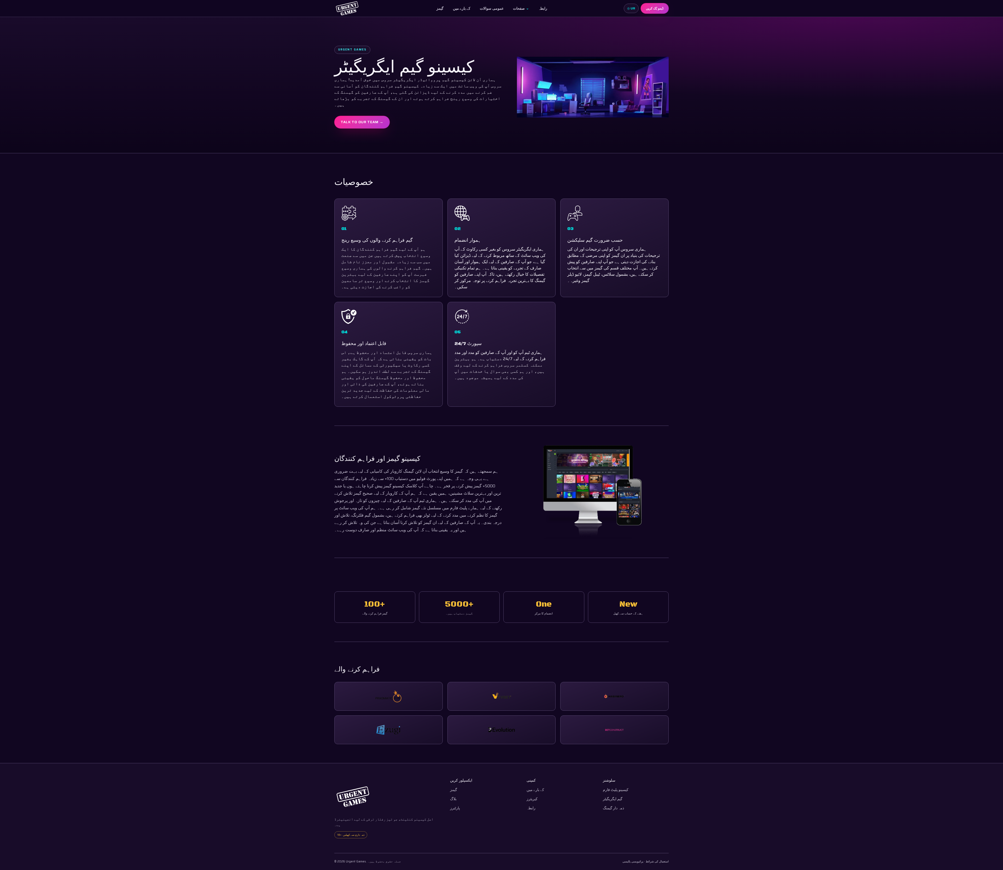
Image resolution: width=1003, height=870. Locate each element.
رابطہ (542, 8)
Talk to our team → (362, 122)
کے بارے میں (462, 8)
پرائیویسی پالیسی (632, 861)
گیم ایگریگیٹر (612, 799)
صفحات (521, 8)
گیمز (440, 8)
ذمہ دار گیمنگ (613, 808)
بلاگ (453, 799)
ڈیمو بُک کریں (654, 8)
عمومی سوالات (491, 8)
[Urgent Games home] (347, 8)
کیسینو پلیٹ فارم (615, 790)
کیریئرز (532, 799)
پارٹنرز (455, 808)
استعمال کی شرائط (657, 861)
